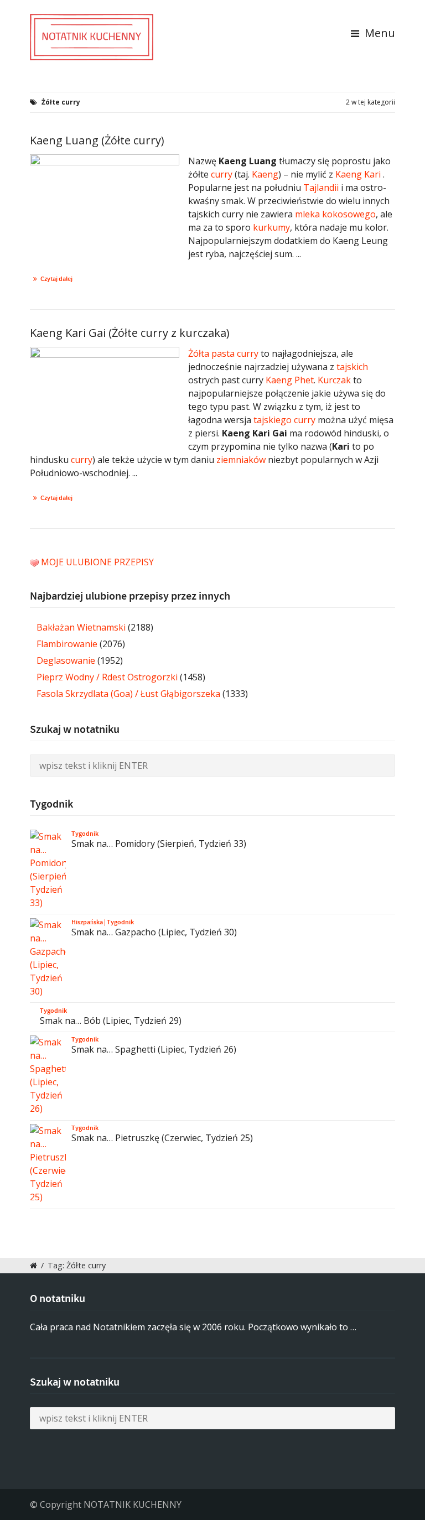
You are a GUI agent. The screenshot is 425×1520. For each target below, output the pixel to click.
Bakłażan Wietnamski (81, 627)
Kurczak (334, 380)
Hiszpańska (87, 922)
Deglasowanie (66, 660)
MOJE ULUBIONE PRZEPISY (97, 562)
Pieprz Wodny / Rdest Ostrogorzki (107, 677)
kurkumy (271, 227)
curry (221, 174)
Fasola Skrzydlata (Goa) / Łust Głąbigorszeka (128, 694)
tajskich (352, 367)
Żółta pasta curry (223, 353)
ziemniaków (241, 460)
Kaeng (265, 174)
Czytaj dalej (56, 278)
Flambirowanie (67, 644)
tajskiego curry (284, 420)
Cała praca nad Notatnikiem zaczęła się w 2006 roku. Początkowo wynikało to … (193, 1327)
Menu (378, 32)
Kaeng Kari (358, 174)
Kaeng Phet (290, 380)
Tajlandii (321, 187)
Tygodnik (85, 833)
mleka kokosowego (335, 214)
